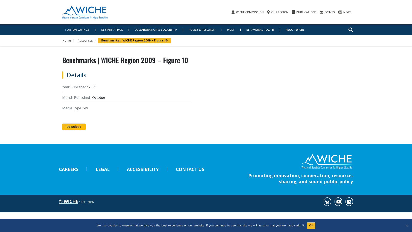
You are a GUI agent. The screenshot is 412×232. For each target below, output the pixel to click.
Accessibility (143, 169)
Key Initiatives (112, 30)
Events (329, 12)
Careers (69, 169)
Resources (85, 40)
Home (66, 40)
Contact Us (190, 169)
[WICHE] (85, 12)
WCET (231, 30)
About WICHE (295, 30)
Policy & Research (202, 30)
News (347, 12)
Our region (279, 12)
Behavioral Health (260, 30)
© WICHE (68, 201)
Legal (103, 169)
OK (311, 225)
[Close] (406, 225)
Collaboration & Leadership (156, 30)
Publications (306, 12)
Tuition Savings (77, 30)
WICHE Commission (249, 12)
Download (74, 127)
